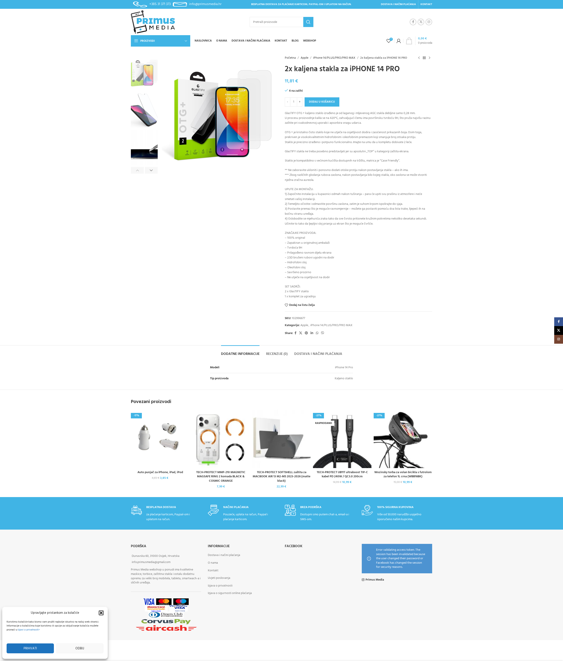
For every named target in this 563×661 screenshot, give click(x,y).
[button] (101, 613)
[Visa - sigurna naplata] (149, 601)
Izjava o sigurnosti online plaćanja (230, 593)
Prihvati (30, 648)
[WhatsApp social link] (317, 333)
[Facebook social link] (413, 22)
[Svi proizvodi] (424, 58)
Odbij (79, 648)
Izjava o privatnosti (220, 585)
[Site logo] (153, 22)
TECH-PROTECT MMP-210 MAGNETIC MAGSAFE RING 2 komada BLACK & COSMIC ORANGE (220, 476)
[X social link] (421, 22)
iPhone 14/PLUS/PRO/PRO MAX (334, 58)
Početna (290, 58)
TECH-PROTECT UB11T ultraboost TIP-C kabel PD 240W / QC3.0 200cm (342, 474)
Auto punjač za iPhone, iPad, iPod (160, 472)
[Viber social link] (322, 333)
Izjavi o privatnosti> (29, 630)
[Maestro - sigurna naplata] (181, 601)
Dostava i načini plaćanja (224, 555)
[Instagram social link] (429, 22)
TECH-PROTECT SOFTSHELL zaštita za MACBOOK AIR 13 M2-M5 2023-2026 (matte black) (281, 476)
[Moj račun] (398, 40)
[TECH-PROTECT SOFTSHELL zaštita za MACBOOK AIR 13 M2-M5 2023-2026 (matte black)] (281, 439)
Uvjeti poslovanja (219, 578)
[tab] (240, 352)
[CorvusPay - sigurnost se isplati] (166, 621)
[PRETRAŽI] (308, 22)
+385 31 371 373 (160, 4)
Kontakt (213, 570)
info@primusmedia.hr (205, 4)
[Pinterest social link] (306, 333)
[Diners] (166, 614)
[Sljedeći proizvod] (429, 58)
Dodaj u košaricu (322, 102)
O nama (213, 562)
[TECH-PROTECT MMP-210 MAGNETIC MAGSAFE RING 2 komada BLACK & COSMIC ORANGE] (221, 439)
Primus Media (375, 580)
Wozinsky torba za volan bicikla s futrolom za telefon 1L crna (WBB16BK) (403, 474)
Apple (304, 58)
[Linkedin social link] (311, 333)
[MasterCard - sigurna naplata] (163, 601)
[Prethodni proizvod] (419, 58)
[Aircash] (166, 628)
